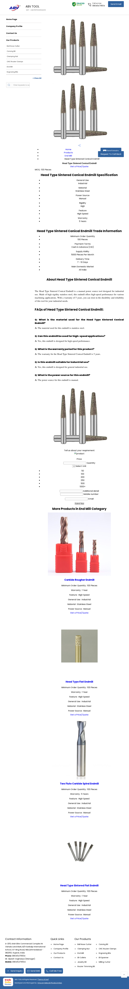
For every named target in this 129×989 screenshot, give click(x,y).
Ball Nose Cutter (13, 46)
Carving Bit (11, 51)
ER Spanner (103, 957)
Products (68, 152)
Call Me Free (55, 970)
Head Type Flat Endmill (79, 681)
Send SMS (35, 970)
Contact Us (11, 33)
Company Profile (14, 26)
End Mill (10, 67)
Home (68, 149)
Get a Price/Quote (79, 166)
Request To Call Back (111, 154)
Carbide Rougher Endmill (79, 580)
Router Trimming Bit (86, 966)
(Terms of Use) (43, 979)
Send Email (116, 4)
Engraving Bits (12, 72)
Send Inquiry (112, 150)
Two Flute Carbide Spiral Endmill (79, 783)
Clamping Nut (12, 56)
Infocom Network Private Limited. (50, 983)
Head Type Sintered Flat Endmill (79, 885)
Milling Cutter (104, 962)
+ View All (37, 78)
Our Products (12, 40)
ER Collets (81, 957)
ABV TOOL (36, 7)
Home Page (11, 19)
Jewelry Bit (82, 962)
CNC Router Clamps (15, 61)
